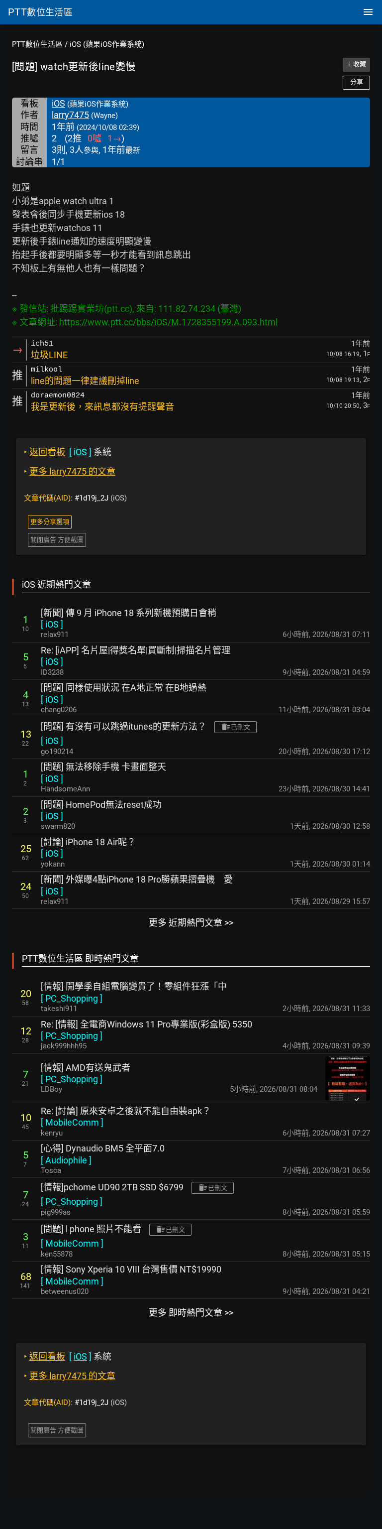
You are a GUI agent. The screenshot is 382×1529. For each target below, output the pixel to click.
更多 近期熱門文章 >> (191, 922)
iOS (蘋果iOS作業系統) (107, 44)
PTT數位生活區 (37, 44)
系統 (67, 452)
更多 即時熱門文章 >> (191, 1312)
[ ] (52, 624)
